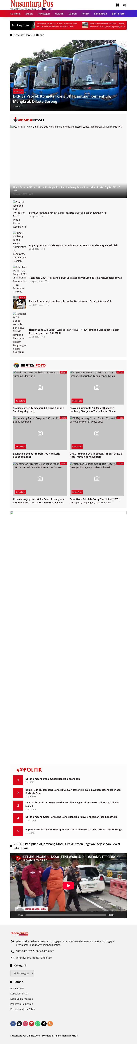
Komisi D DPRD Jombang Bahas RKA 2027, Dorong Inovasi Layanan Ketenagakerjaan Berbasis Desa (73, 791)
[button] (125, 5)
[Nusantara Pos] (31, 4)
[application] (68, 885)
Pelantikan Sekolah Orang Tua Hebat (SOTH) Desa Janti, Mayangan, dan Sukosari (95, 501)
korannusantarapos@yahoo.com (34, 957)
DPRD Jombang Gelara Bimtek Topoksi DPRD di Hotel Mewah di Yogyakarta (96, 455)
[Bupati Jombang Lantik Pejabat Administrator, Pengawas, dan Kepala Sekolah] (19, 247)
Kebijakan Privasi (19, 993)
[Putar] (14, 914)
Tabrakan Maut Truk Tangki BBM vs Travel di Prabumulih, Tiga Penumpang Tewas (75, 277)
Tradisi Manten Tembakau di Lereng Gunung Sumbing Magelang (38, 409)
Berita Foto (20, 401)
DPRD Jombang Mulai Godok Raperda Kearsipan (52, 778)
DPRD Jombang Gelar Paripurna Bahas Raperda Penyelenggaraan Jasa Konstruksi (71, 816)
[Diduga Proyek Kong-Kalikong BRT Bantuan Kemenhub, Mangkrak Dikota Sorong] (68, 75)
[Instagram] (25, 1023)
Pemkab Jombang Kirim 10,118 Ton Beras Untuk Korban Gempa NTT (67, 212)
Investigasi (18, 91)
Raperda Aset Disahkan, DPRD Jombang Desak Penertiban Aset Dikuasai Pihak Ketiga (73, 829)
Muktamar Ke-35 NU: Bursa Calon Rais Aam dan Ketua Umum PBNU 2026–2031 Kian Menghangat (44, 25)
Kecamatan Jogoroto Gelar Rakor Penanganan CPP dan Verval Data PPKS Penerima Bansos (39, 501)
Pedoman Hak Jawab (21, 1003)
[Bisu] (117, 914)
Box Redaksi (17, 988)
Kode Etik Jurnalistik (21, 998)
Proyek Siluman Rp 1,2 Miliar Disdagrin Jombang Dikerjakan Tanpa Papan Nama (93, 409)
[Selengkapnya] (68, 119)
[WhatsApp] (37, 1023)
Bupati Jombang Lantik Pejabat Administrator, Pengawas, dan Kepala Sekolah (73, 245)
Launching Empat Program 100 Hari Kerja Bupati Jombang (36, 455)
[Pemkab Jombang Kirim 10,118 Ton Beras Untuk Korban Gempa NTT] (19, 214)
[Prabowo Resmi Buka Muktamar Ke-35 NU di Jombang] (126, 25)
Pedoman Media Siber (22, 1009)
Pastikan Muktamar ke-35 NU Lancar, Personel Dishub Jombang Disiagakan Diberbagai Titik (94, 25)
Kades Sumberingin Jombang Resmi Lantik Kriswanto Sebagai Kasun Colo (70, 301)
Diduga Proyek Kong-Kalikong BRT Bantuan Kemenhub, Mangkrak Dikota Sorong (62, 99)
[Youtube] (31, 1023)
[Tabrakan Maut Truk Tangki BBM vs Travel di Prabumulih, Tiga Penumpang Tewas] (19, 279)
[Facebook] (13, 1023)
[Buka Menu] (117, 5)
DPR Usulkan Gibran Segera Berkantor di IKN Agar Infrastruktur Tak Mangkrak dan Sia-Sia (72, 804)
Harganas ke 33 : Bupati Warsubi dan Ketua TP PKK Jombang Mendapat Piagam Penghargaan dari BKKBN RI (74, 331)
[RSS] (50, 1023)
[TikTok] (44, 1023)
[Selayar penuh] (122, 914)
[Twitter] (19, 1023)
